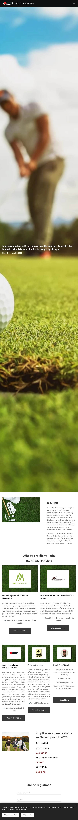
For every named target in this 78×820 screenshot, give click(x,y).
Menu (74, 3)
